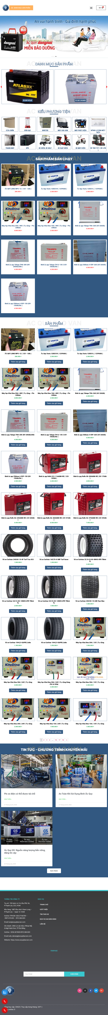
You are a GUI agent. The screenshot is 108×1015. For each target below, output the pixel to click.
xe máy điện (80, 148)
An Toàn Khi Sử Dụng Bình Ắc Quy (75, 793)
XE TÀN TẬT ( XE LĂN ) (98, 149)
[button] (91, 8)
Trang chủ (44, 904)
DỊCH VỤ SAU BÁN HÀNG (48, 919)
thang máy (10, 148)
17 (59, 740)
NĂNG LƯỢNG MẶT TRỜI (98, 131)
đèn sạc (27, 130)
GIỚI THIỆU (44, 909)
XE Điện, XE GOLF (45, 148)
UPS (27, 148)
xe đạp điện (63, 148)
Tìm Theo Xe (44, 914)
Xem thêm (54, 871)
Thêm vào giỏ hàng (18, 362)
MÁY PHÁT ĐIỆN (80, 130)
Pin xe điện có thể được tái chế (19, 793)
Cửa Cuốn (10, 130)
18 (63, 740)
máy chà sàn (63, 130)
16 (56, 740)
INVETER (45, 130)
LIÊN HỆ (42, 924)
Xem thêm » (8, 799)
